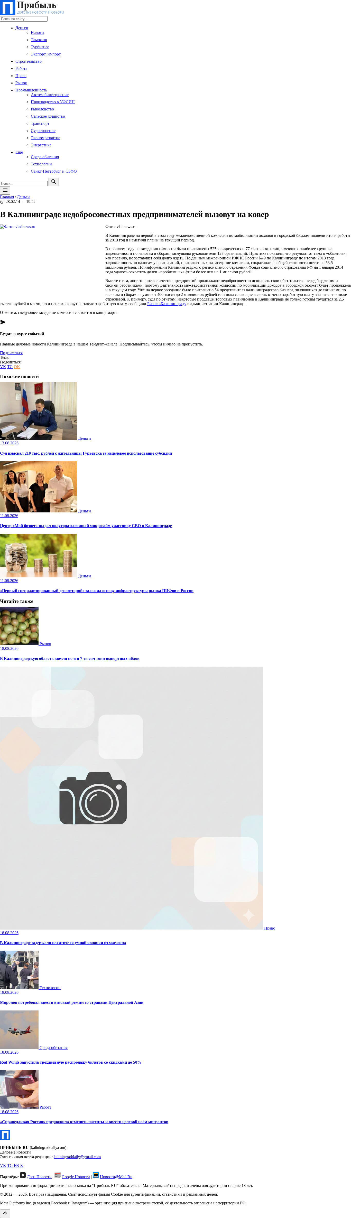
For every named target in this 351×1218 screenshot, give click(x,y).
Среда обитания (45, 157)
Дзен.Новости (39, 1177)
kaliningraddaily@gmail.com (77, 1157)
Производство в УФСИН (53, 102)
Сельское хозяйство (48, 116)
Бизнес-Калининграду (166, 304)
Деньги (21, 28)
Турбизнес (40, 47)
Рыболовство (42, 109)
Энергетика (41, 145)
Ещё (19, 152)
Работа (21, 68)
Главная (7, 197)
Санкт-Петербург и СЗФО (54, 171)
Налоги (37, 32)
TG (10, 366)
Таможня (39, 40)
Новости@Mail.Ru (116, 1177)
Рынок (21, 83)
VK (3, 366)
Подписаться (11, 353)
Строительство (28, 61)
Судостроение (43, 130)
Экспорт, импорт (46, 54)
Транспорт (40, 123)
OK (17, 366)
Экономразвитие (45, 138)
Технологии (41, 164)
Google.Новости (76, 1177)
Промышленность (31, 90)
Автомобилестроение (50, 94)
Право (20, 75)
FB (16, 1165)
